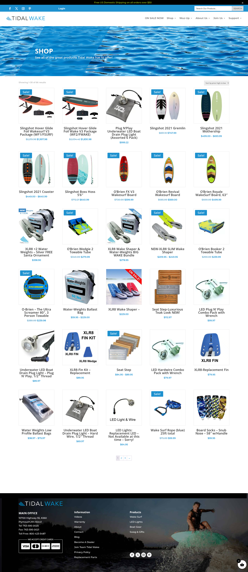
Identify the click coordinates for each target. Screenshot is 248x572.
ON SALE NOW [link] (154, 18)
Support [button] (234, 18)
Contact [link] (79, 532)
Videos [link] (78, 516)
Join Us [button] (218, 18)
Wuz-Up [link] (184, 18)
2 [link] (121, 458)
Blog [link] (77, 537)
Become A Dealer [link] (84, 542)
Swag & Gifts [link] (137, 532)
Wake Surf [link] (136, 516)
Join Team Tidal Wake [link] (86, 547)
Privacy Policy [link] (82, 552)
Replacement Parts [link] (85, 557)
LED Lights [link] (136, 522)
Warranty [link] (79, 522)
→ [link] (129, 458)
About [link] (78, 527)
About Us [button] (201, 18)
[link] (10, 8)
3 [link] (125, 458)
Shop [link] (170, 18)
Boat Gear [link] (136, 527)
